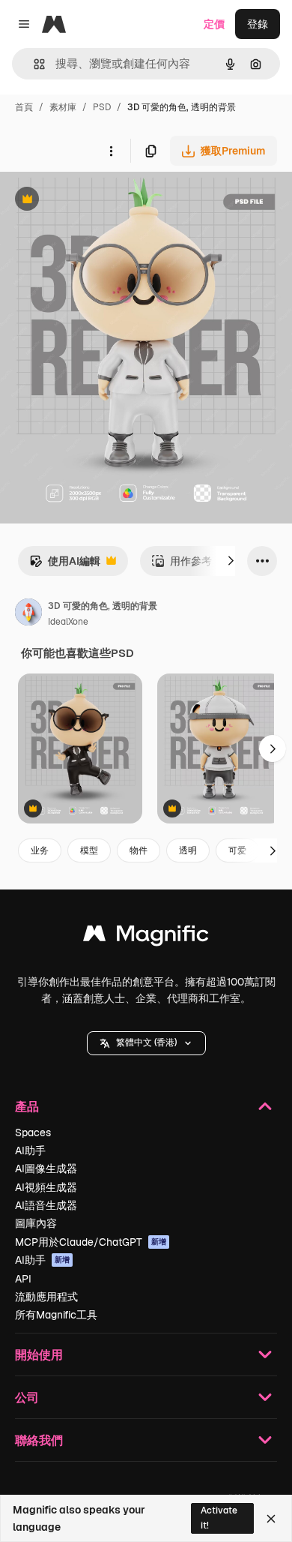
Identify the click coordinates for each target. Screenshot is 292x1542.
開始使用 (39, 1354)
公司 (27, 1397)
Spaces (33, 1132)
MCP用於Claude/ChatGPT (90, 1242)
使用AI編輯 (64, 565)
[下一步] (230, 561)
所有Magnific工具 (56, 1315)
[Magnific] (146, 937)
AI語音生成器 (46, 1205)
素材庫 (62, 107)
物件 (138, 850)
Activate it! (219, 1517)
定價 (214, 24)
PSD (102, 107)
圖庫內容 (36, 1223)
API (23, 1279)
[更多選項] (111, 151)
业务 (40, 850)
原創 (86, 201)
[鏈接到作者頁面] (28, 614)
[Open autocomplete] (33, 64)
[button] (146, 1043)
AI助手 (30, 1150)
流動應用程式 (46, 1297)
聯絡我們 (39, 1440)
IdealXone (68, 622)
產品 (27, 1106)
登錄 (257, 24)
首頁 (24, 107)
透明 (188, 850)
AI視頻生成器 (46, 1187)
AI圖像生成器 (46, 1168)
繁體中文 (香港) (146, 1042)
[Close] (271, 1519)
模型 (89, 850)
